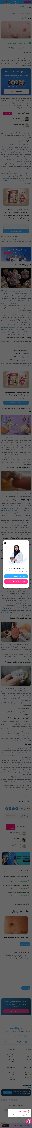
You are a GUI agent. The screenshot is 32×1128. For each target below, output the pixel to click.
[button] (5, 543)
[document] (16, 564)
